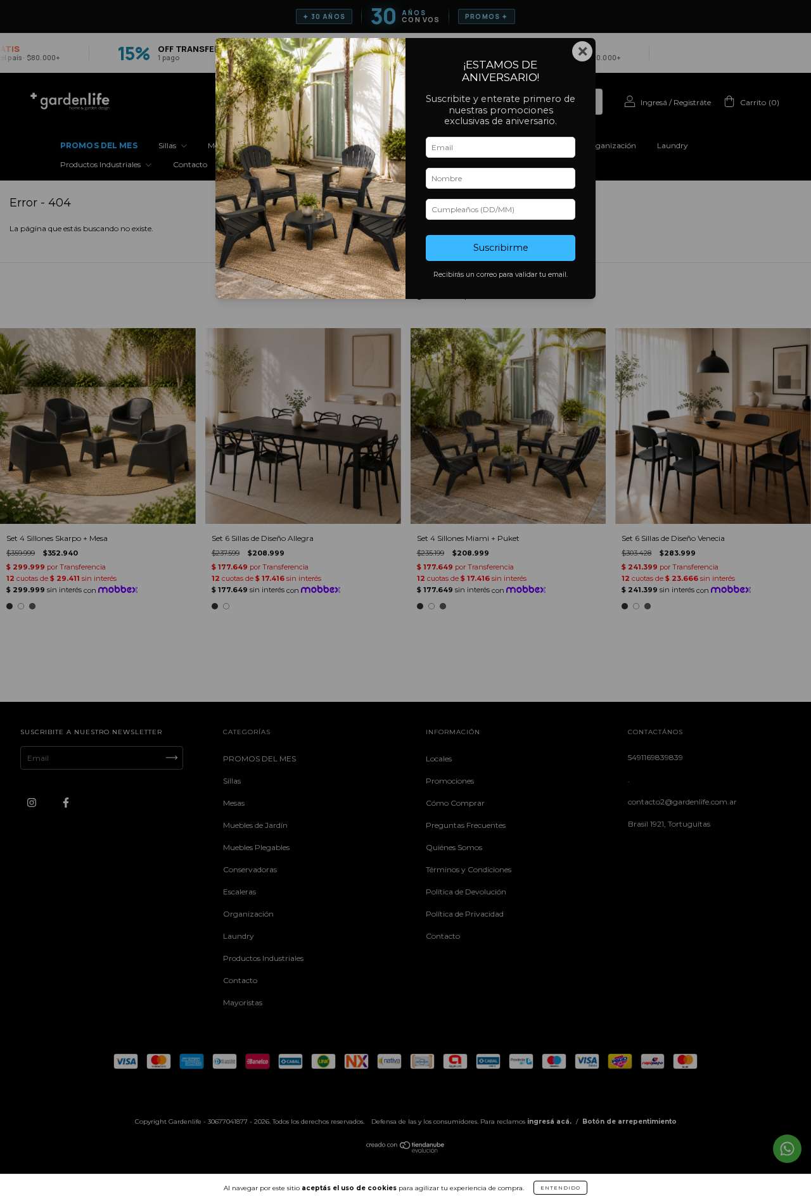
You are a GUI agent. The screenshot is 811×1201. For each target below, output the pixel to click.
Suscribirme (500, 247)
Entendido (560, 1188)
